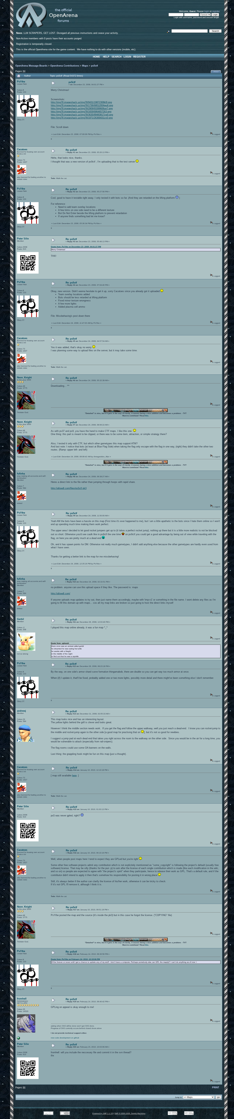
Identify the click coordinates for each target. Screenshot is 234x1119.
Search (116, 56)
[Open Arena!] (18, 1039)
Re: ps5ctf (71, 150)
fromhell (22, 998)
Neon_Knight (24, 377)
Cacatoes (22, 149)
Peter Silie (23, 238)
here (74, 775)
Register (139, 56)
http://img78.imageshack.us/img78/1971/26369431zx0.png (82, 117)
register (216, 11)
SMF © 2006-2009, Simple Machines (129, 1113)
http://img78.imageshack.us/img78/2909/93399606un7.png (82, 108)
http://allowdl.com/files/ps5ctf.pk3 (68, 488)
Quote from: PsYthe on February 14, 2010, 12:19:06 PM (75, 959)
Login (127, 56)
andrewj (21, 710)
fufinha (21, 473)
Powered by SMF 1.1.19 (102, 1113)
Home (96, 56)
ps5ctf (94, 65)
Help (106, 56)
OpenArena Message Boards (31, 65)
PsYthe (21, 81)
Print (216, 72)
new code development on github (65, 1038)
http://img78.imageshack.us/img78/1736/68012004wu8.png (82, 105)
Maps (85, 65)
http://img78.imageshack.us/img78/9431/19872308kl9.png (81, 102)
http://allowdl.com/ (60, 593)
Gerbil (20, 619)
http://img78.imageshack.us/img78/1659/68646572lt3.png (81, 111)
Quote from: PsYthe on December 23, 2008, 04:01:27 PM (76, 247)
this (146, 416)
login (206, 11)
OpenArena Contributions (64, 65)
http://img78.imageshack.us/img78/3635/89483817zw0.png (82, 114)
